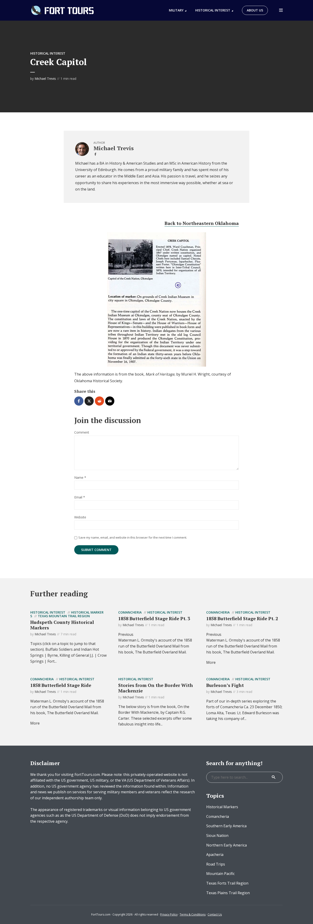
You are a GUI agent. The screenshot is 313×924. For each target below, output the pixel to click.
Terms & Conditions (193, 914)
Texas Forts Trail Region (227, 883)
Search (273, 777)
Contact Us (215, 914)
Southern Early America (226, 825)
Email (79, 497)
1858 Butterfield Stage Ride (60, 685)
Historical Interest (212, 10)
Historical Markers (222, 806)
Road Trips (215, 864)
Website (80, 517)
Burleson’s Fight (225, 685)
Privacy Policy (169, 914)
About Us (255, 10)
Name (80, 478)
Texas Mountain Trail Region (64, 616)
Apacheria (214, 854)
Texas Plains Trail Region (228, 892)
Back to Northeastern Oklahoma (202, 223)
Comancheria (130, 612)
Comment (81, 432)
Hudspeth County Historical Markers (62, 625)
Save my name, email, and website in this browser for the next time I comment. (132, 537)
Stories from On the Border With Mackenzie (155, 688)
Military (176, 10)
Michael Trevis (45, 78)
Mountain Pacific (220, 873)
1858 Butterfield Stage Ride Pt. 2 (242, 618)
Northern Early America (226, 845)
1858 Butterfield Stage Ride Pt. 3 (154, 618)
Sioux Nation (217, 835)
